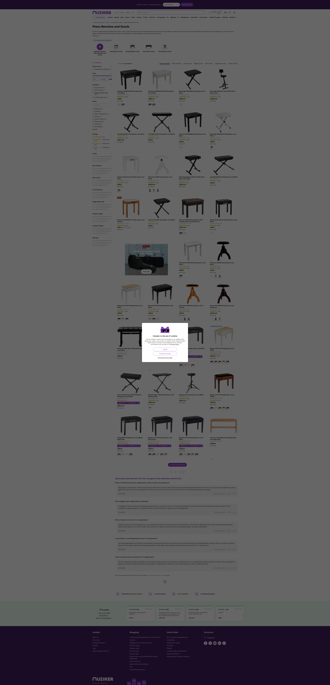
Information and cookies (165, 358)
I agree (165, 349)
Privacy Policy (175, 344)
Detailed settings (165, 354)
